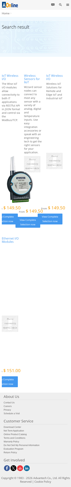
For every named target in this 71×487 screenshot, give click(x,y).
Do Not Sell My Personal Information (22, 445)
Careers (8, 406)
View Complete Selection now (28, 222)
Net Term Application (14, 430)
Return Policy (10, 452)
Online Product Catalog (15, 434)
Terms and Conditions (14, 438)
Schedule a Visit (12, 413)
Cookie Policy (42, 481)
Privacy (7, 410)
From (31, 211)
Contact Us (9, 402)
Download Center (12, 427)
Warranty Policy (11, 441)
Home (5, 13)
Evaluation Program (13, 449)
